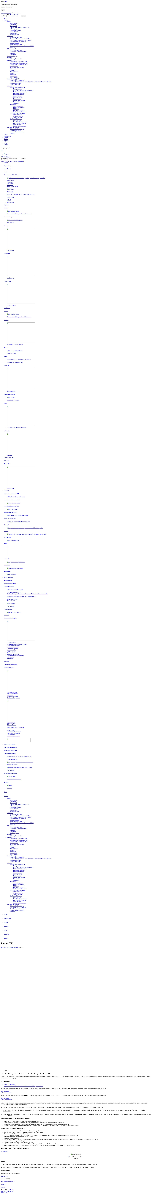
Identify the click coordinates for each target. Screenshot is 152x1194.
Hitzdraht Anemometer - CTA (10, 512)
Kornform (12, 133)
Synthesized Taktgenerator (13, 698)
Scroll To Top (4, 1192)
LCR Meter (16, 109)
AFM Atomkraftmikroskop (10, 753)
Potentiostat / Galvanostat (19, 123)
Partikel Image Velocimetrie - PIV (11, 493)
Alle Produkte (10, 191)
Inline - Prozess (7, 168)
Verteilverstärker (17, 114)
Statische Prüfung (8, 580)
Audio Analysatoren (18, 106)
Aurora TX (6, 365)
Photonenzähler (17, 99)
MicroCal (6, 347)
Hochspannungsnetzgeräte (19, 91)
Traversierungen (14, 71)
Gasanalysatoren (17, 124)
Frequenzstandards (18, 116)
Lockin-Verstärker (17, 96)
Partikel (9, 21)
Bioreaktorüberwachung (16, 44)
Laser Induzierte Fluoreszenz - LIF (11, 500)
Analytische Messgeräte (16, 119)
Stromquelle (16, 103)
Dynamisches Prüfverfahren (10, 583)
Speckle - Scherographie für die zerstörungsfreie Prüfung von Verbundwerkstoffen (27, 594)
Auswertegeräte (11, 600)
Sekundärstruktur (14, 43)
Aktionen (6, 140)
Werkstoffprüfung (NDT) (13, 79)
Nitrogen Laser (17, 120)
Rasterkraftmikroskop (15, 83)
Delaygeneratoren (17, 89)
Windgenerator (7, 571)
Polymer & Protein (11, 49)
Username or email (9, 4)
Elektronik (9, 86)
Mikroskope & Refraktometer (10, 750)
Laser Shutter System (18, 94)
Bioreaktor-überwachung (9, 394)
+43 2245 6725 (4, 1176)
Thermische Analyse (12, 56)
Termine (6, 139)
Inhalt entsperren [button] (5, 1091)
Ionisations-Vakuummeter (19, 126)
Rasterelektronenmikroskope (17, 131)
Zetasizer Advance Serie (16, 37)
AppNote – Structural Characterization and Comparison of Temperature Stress (23, 1086)
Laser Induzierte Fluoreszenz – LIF (19, 63)
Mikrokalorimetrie (11, 353)
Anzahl (5, 171)
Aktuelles (6, 141)
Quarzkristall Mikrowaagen (20, 121)
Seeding (12, 73)
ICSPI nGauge (10, 606)
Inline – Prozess (14, 31)
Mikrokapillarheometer (16, 59)
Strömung (9, 60)
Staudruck (12, 70)
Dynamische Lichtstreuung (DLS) (18, 51)
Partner (5, 143)
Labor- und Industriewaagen (17, 129)
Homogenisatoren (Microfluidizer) (11, 174)
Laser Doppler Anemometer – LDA (19, 64)
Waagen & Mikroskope (13, 127)
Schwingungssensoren (12, 599)
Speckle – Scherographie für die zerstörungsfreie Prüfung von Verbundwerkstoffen (30, 81)
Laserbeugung (13, 23)
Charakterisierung (8, 165)
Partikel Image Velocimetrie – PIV (18, 61)
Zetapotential (13, 26)
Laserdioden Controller (19, 93)
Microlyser (13, 47)
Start (2, 947)
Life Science (10, 36)
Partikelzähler (13, 33)
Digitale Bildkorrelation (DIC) (17, 80)
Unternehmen (7, 136)
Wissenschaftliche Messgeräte (17, 87)
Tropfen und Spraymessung (17, 67)
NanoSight (6, 320)
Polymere (6, 204)
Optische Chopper (17, 97)
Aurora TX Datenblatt (9, 1084)
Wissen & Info (13, 76)
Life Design (11, 1189)
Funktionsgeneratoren (18, 107)
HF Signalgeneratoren (18, 110)
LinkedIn (3, 1187)
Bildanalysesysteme (15, 28)
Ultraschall (13, 69)
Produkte (6, 20)
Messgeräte (13, 104)
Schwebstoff (13, 74)
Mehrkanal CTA (14, 66)
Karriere (6, 137)
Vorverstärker (16, 101)
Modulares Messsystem (19, 100)
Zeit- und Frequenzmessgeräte (17, 113)
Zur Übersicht (10, 222)
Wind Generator (14, 77)
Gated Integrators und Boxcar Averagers (23, 90)
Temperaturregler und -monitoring (15, 655)
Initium (5, 356)
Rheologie (12, 53)
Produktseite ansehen (12, 759)
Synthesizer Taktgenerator (19, 111)
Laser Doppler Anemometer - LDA (11, 506)
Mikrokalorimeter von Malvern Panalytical (20, 40)
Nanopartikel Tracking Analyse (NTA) (19, 27)
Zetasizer (6, 208)
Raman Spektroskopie (15, 30)
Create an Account (13, 14)
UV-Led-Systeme (7, 281)
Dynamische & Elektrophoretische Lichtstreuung (19, 213)
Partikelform (13, 24)
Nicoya (5, 403)
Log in (2, 10)
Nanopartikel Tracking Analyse (15, 344)
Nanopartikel (10, 185)
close (6, 1)
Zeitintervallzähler (17, 117)
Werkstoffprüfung (8, 577)
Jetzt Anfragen (4, 1151)
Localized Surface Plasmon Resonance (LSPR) (22, 46)
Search (23, 16)
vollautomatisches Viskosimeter (18, 41)
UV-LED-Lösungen (15, 84)
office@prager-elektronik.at (17, 161)
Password (6, 7)
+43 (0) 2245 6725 (5, 161)
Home (5, 18)
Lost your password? (6, 13)
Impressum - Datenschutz (7, 1191)
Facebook (3, 1184)
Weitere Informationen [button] (6, 1092)
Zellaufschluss (7, 430)
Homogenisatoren (14, 34)
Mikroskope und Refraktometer (18, 907)
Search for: (3, 16)
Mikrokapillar (7, 463)
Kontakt (6, 144)
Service (6, 134)
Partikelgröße (10, 180)
